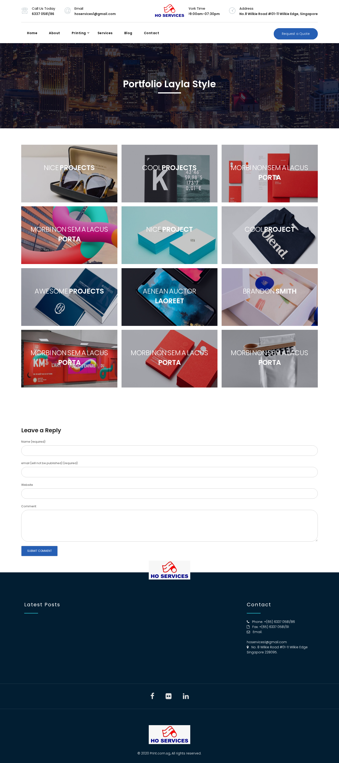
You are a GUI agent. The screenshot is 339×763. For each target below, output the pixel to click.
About (54, 33)
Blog (128, 33)
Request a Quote (296, 33)
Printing (79, 33)
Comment (28, 506)
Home (32, 33)
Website (27, 485)
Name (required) (33, 442)
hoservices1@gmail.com (267, 642)
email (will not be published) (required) (49, 463)
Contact (151, 33)
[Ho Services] (169, 11)
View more (69, 173)
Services (105, 33)
